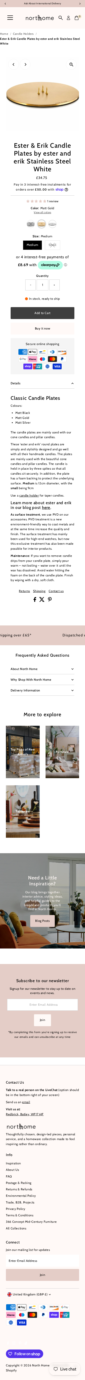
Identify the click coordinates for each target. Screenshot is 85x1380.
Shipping (39, 591)
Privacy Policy (15, 1209)
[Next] (25, 64)
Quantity (42, 276)
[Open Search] (61, 18)
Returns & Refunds (19, 1189)
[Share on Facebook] (35, 601)
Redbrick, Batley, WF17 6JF (25, 1114)
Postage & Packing (18, 1183)
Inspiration (13, 1163)
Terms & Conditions (19, 1215)
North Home (41, 1365)
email (26, 1102)
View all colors (42, 212)
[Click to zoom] (71, 64)
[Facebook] (8, 1344)
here (46, 507)
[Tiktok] (25, 1344)
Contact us (56, 591)
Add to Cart (42, 313)
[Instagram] (14, 1344)
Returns (24, 591)
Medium (32, 245)
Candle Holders (23, 34)
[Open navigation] (10, 18)
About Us (12, 1170)
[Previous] (13, 64)
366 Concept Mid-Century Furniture (31, 1221)
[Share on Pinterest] (50, 601)
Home (4, 34)
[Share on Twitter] (42, 601)
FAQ (9, 1176)
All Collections (16, 1228)
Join (42, 1020)
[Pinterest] (19, 1344)
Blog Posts (42, 921)
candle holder (29, 495)
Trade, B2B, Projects (20, 1202)
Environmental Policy (21, 1195)
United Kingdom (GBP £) (30, 1294)
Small (54, 245)
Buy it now (42, 328)
